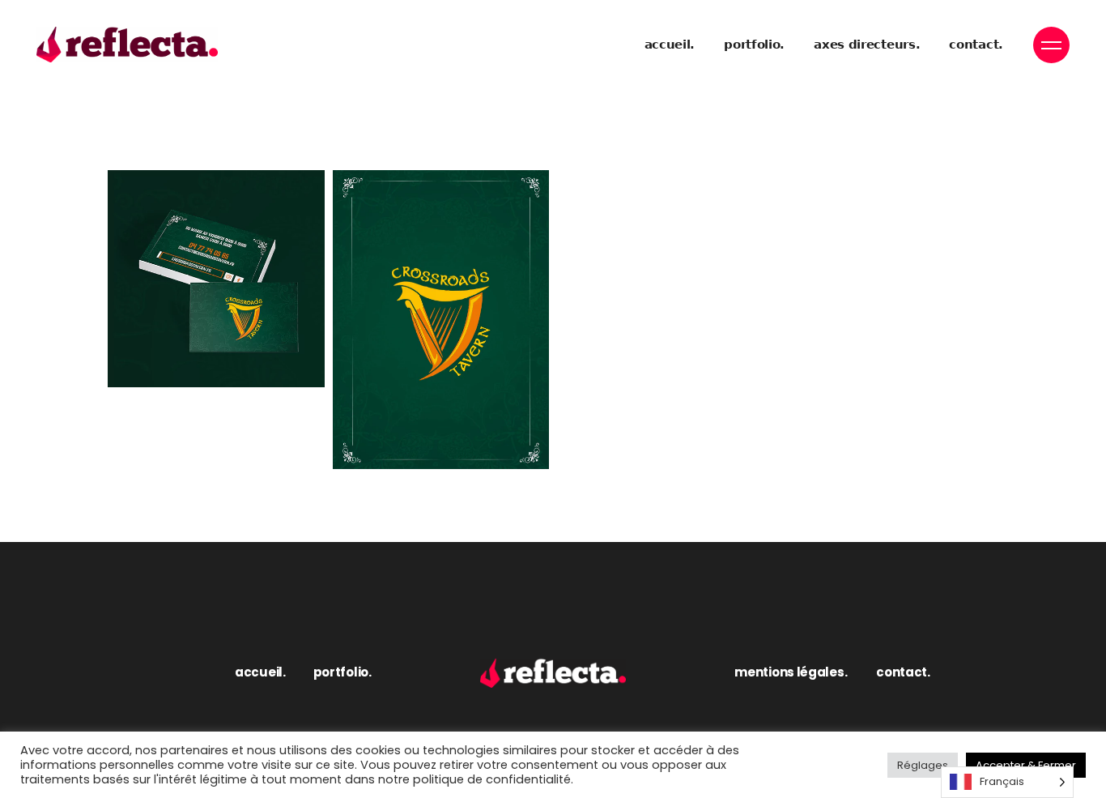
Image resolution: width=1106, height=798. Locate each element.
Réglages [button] (922, 765)
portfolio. (342, 672)
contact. (903, 672)
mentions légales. (790, 672)
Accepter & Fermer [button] (1026, 765)
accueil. (260, 672)
